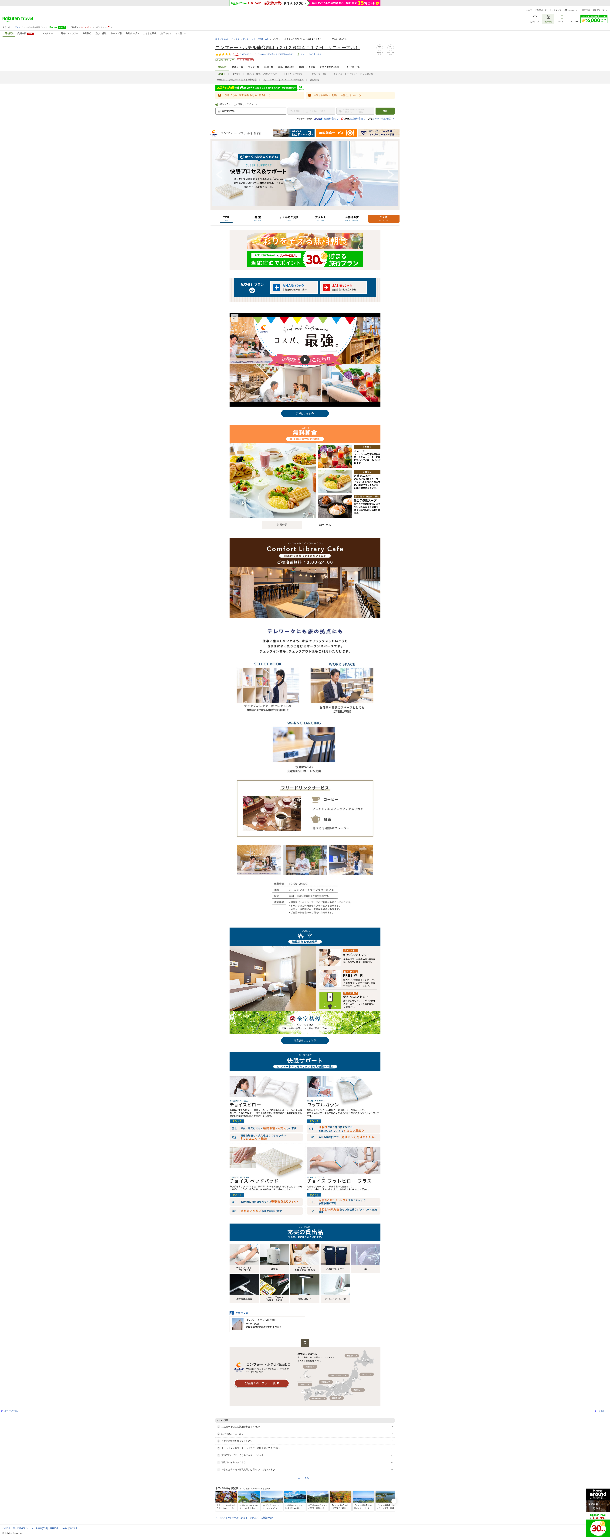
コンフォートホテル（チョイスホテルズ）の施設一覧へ (246, 1517)
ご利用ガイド (541, 10)
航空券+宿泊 (330, 118)
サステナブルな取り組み (310, 54)
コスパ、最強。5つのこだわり (262, 74)
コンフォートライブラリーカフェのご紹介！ (355, 74)
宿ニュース (237, 67)
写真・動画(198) (286, 67)
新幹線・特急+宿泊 (381, 118)
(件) (244, 54)
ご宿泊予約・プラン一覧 (260, 1383)
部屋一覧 (268, 67)
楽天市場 (586, 10)
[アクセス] (320, 218)
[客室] (257, 218)
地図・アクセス (307, 67)
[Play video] (305, 359)
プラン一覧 (253, 67)
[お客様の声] (352, 218)
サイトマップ (555, 10)
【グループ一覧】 (318, 74)
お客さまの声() (330, 67)
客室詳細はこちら (303, 1040)
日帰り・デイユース (248, 104)
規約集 (64, 1528)
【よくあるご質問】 (293, 74)
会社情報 (6, 1528)
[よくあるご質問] (289, 218)
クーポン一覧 (353, 67)
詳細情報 (314, 79)
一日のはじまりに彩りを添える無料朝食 (237, 79)
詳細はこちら (303, 413)
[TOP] (226, 218)
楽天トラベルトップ (224, 39)
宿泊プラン (225, 104)
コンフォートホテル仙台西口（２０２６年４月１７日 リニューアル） (287, 47)
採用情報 (54, 1528)
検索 (385, 111)
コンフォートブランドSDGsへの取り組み (283, 79)
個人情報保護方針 (21, 1528)
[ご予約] (384, 218)
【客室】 (236, 74)
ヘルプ (529, 10)
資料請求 (73, 1528)
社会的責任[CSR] (40, 1528)
